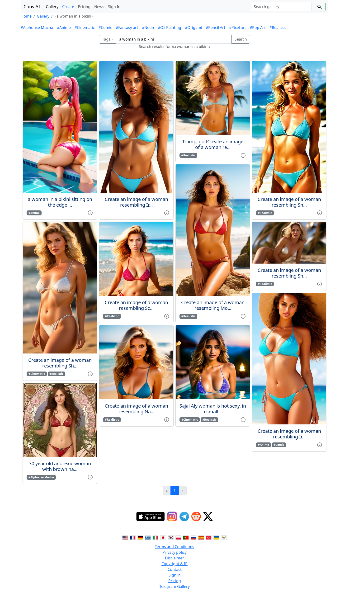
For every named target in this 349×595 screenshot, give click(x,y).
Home (26, 16)
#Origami (193, 27)
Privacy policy (174, 552)
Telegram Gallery (174, 586)
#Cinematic (85, 27)
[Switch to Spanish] (201, 537)
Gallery (52, 6)
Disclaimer (174, 558)
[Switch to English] (125, 537)
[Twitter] (208, 516)
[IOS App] (150, 516)
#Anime (64, 27)
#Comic (105, 27)
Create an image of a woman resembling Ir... (136, 202)
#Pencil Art (215, 27)
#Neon (148, 27)
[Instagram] (172, 516)
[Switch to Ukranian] (216, 537)
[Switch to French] (133, 537)
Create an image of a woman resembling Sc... (136, 305)
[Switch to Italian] (155, 537)
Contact (175, 569)
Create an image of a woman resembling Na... (136, 409)
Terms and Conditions (174, 546)
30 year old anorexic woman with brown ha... (60, 466)
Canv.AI (32, 6)
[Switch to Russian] (193, 537)
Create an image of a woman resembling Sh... (60, 363)
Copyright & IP (174, 563)
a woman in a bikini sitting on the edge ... (60, 202)
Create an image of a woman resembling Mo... (213, 305)
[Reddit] (196, 516)
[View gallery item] (90, 212)
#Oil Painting (169, 27)
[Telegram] (184, 516)
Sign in (175, 575)
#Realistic (278, 27)
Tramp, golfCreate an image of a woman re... (212, 144)
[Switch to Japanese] (163, 537)
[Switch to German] (140, 537)
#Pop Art (258, 27)
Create (68, 6)
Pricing (84, 6)
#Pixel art (237, 27)
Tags (106, 39)
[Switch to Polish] (178, 537)
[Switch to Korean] (171, 537)
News (99, 6)
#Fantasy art (127, 27)
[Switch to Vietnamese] (224, 537)
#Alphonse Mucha (37, 27)
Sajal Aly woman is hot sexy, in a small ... (212, 409)
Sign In (114, 6)
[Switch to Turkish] (209, 537)
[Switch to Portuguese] (186, 537)
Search (241, 39)
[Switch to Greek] (148, 537)
